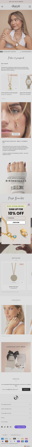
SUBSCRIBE (16, 222)
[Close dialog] (29, 204)
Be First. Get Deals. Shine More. (16, 206)
